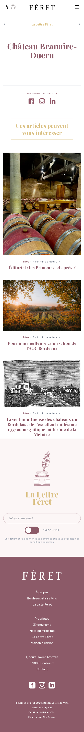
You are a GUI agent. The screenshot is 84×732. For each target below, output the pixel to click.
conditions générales (42, 542)
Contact (42, 669)
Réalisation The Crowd (41, 717)
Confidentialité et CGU (42, 712)
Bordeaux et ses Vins (42, 598)
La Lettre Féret (42, 637)
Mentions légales (42, 707)
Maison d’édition (42, 643)
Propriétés (42, 618)
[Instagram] (42, 685)
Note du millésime (42, 631)
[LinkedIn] (52, 685)
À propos (42, 592)
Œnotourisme (42, 625)
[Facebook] (32, 685)
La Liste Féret (42, 604)
